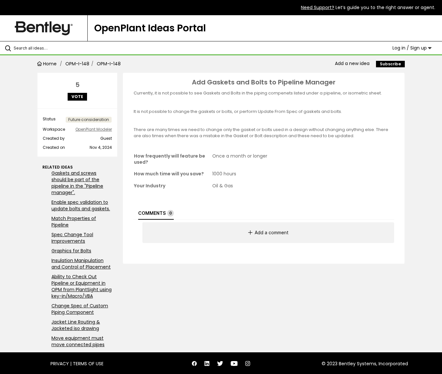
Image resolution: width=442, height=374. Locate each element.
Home (50, 63)
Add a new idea (352, 63)
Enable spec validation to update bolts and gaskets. (80, 205)
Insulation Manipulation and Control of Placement (81, 263)
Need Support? (317, 7)
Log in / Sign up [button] (410, 48)
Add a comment (272, 232)
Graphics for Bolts (71, 251)
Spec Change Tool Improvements (72, 237)
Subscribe (390, 64)
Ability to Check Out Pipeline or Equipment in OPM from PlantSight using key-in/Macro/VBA (81, 286)
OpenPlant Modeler (93, 129)
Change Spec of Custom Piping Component (79, 308)
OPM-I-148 (77, 63)
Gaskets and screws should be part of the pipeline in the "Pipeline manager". (77, 183)
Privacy (59, 363)
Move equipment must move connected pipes (78, 341)
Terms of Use (88, 363)
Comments (155, 213)
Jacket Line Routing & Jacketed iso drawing (75, 325)
